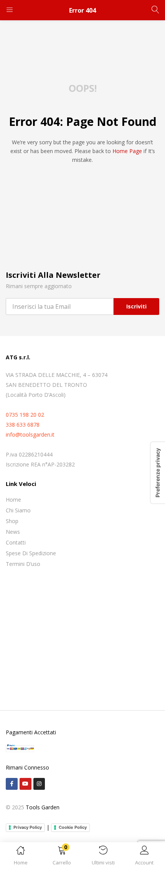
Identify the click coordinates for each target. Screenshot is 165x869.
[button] (62, 856)
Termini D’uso (23, 563)
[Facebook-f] (12, 784)
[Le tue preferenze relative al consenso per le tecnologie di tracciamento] (157, 473)
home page (127, 151)
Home (13, 499)
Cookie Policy (73, 827)
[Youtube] (25, 784)
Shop (12, 521)
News (13, 531)
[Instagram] (39, 784)
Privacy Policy (27, 827)
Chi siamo (18, 510)
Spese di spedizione (31, 553)
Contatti (16, 542)
